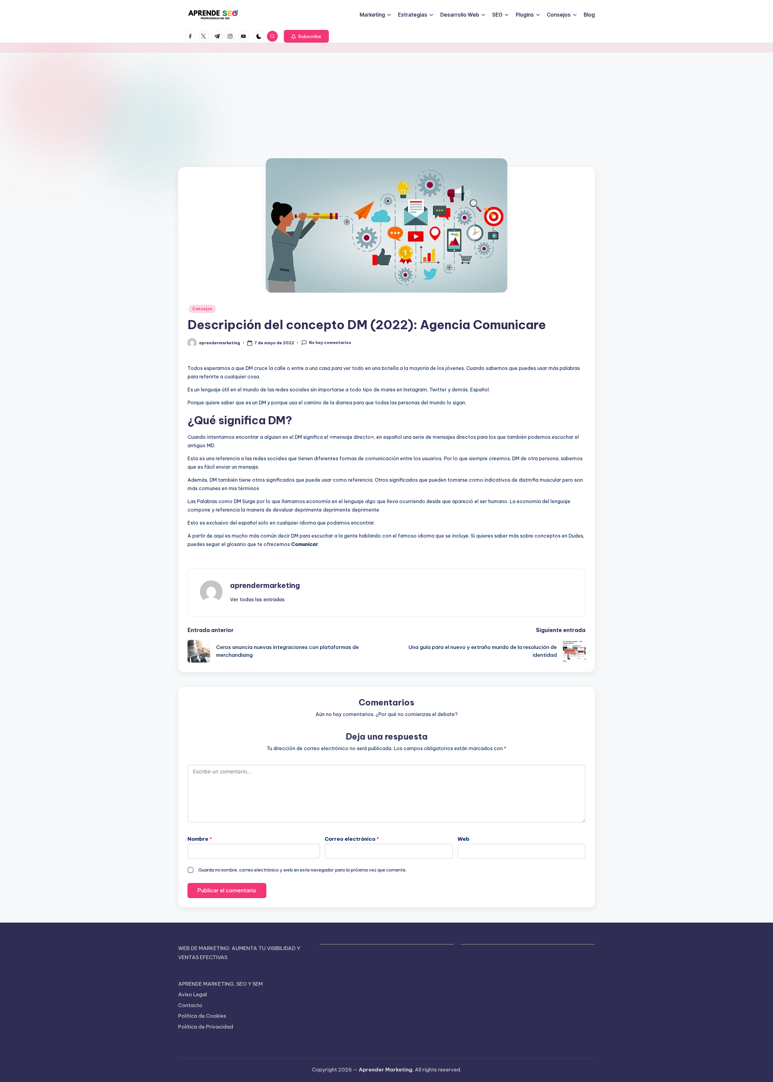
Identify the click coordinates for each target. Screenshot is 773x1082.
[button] (306, 36)
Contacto (190, 1005)
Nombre (200, 839)
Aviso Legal (192, 994)
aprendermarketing (265, 585)
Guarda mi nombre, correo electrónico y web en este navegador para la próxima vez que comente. (302, 870)
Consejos (202, 309)
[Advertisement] (386, 97)
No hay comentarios (330, 342)
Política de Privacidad (205, 1026)
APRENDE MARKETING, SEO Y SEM (220, 984)
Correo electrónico (352, 839)
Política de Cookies (202, 1016)
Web (463, 839)
